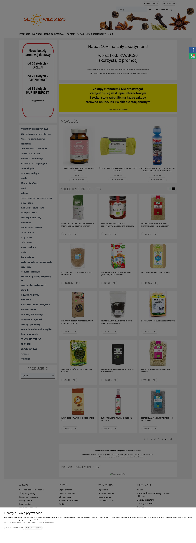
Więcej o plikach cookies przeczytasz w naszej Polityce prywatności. (29, 522)
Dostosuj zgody (33, 528)
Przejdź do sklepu (14, 528)
